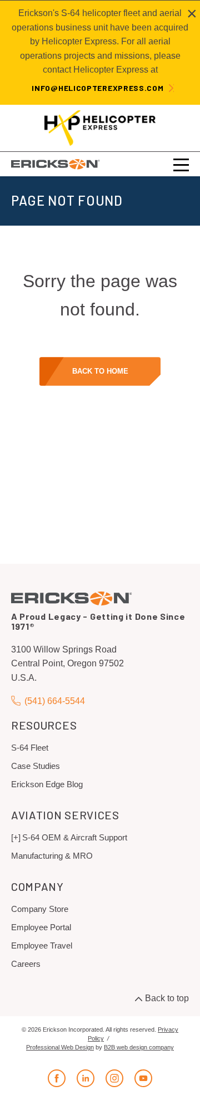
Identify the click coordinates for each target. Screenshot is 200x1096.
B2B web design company (139, 1047)
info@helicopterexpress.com (97, 88)
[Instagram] (114, 1078)
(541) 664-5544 (54, 701)
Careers (26, 963)
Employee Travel (41, 945)
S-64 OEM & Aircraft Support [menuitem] (74, 837)
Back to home (100, 371)
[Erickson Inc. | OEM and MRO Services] (55, 164)
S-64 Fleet (29, 747)
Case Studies (35, 766)
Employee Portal (41, 927)
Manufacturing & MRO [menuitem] (52, 855)
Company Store (39, 909)
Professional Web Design (60, 1047)
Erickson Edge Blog (47, 784)
